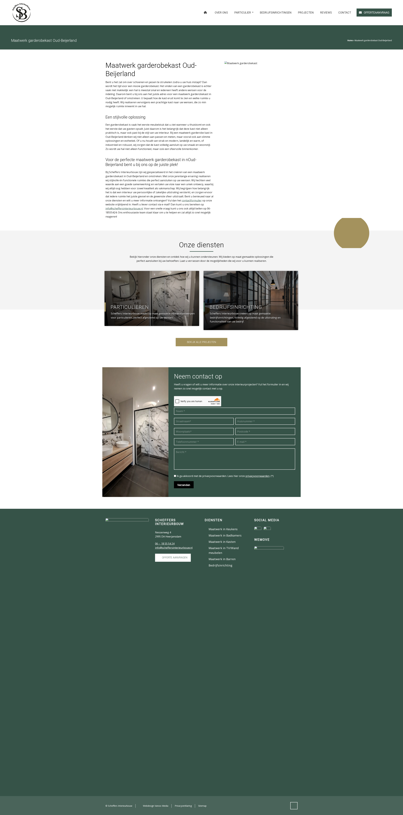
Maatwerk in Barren (222, 559)
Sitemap (202, 805)
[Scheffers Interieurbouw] (21, 12)
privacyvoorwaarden (257, 476)
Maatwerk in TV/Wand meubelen (224, 550)
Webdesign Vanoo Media (155, 805)
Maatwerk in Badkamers (225, 535)
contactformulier (192, 200)
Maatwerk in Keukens (223, 529)
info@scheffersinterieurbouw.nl (124, 208)
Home (350, 40)
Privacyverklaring (183, 805)
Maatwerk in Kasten (222, 542)
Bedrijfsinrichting (220, 565)
